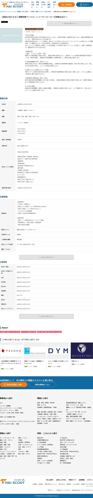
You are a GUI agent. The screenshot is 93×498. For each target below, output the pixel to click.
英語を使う (40, 438)
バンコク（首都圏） (5, 406)
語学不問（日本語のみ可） (67, 440)
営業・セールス (41, 405)
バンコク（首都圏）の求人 (29, 332)
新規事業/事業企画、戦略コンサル (76, 403)
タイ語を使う (64, 438)
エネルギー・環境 (23, 451)
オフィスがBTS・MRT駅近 (45, 445)
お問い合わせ (61, 484)
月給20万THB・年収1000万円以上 (47, 454)
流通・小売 (3, 449)
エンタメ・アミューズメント (8, 451)
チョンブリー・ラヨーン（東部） (9, 410)
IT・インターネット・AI (7, 438)
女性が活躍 (63, 447)
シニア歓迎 (40, 447)
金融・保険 (3, 442)
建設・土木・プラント (6, 440)
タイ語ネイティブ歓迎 (43, 463)
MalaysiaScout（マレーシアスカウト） (82, 490)
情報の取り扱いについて (51, 484)
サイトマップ (89, 486)
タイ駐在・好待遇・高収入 (44, 451)
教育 (19, 449)
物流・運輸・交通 (5, 445)
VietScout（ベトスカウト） (63, 490)
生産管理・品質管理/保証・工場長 (47, 407)
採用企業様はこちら (42, 384)
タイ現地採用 (64, 449)
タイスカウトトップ (5, 11)
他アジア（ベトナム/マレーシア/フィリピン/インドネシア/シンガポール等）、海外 (17, 422)
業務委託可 (63, 460)
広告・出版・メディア (24, 447)
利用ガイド (72, 480)
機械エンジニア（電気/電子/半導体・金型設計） (78, 408)
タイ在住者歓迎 (41, 442)
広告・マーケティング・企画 (74, 405)
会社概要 (35, 484)
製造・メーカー (22, 438)
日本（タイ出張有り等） (8, 417)
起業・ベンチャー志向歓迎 (44, 460)
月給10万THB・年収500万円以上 (69, 451)
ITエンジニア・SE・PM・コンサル (76, 412)
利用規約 (41, 484)
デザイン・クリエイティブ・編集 (75, 419)
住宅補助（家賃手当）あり (67, 456)
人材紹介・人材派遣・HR (7, 454)
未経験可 (39, 458)
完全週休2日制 (64, 454)
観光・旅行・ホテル (24, 454)
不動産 (20, 440)
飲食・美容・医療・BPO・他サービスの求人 (49, 332)
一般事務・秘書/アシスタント (74, 414)
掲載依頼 (69, 484)
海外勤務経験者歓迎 (43, 449)
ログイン (90, 480)
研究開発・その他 (42, 423)
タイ (1, 403)
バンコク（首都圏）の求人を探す (20, 11)
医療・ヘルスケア (5, 447)
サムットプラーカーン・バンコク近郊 (11, 408)
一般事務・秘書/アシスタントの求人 (10, 332)
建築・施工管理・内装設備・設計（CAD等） (50, 412)
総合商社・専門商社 (24, 442)
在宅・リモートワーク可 (67, 442)
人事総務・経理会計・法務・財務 (46, 414)
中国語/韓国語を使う (43, 440)
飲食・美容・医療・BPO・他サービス (8, 457)
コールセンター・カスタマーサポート (48, 416)
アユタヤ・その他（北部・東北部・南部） (12, 413)
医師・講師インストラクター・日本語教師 (78, 421)
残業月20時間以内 (42, 456)
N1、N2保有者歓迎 (65, 463)
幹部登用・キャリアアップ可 (68, 445)
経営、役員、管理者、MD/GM (45, 403)
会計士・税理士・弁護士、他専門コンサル (49, 419)
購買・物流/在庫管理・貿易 (74, 416)
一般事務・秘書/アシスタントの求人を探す (40, 11)
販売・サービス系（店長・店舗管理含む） (49, 421)
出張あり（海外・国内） (67, 458)
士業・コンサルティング (25, 445)
